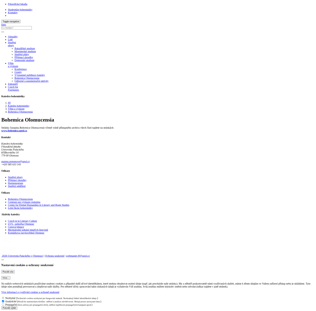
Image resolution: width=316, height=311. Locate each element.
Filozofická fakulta (17, 4)
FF (9, 102)
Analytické (10, 301)
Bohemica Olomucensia (26, 78)
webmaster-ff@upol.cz (78, 255)
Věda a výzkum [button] (13, 65)
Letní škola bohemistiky (20, 208)
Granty (18, 72)
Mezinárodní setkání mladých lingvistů (28, 229)
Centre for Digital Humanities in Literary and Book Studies (38, 205)
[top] (2, 259)
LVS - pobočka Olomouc (21, 224)
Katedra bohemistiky (18, 105)
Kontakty (13, 12)
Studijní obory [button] (12, 44)
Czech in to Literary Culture (22, 221)
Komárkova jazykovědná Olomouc (26, 232)
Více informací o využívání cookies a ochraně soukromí (30, 292)
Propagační (11, 304)
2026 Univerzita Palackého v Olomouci (22, 255)
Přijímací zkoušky (23, 57)
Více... (6, 278)
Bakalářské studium (24, 48)
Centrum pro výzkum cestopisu (24, 202)
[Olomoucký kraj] (12, 244)
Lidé (10, 39)
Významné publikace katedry (29, 75)
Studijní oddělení (17, 186)
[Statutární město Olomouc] (8, 252)
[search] (2, 31)
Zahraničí (13, 84)
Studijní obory (15, 177)
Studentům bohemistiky (20, 9)
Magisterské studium (25, 51)
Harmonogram (15, 183)
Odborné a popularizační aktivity (31, 81)
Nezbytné (10, 298)
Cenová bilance (16, 226)
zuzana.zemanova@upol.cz (15, 161)
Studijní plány (21, 54)
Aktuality (13, 36)
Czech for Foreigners (13, 88)
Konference (20, 69)
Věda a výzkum (16, 108)
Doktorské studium (24, 60)
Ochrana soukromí (54, 255)
